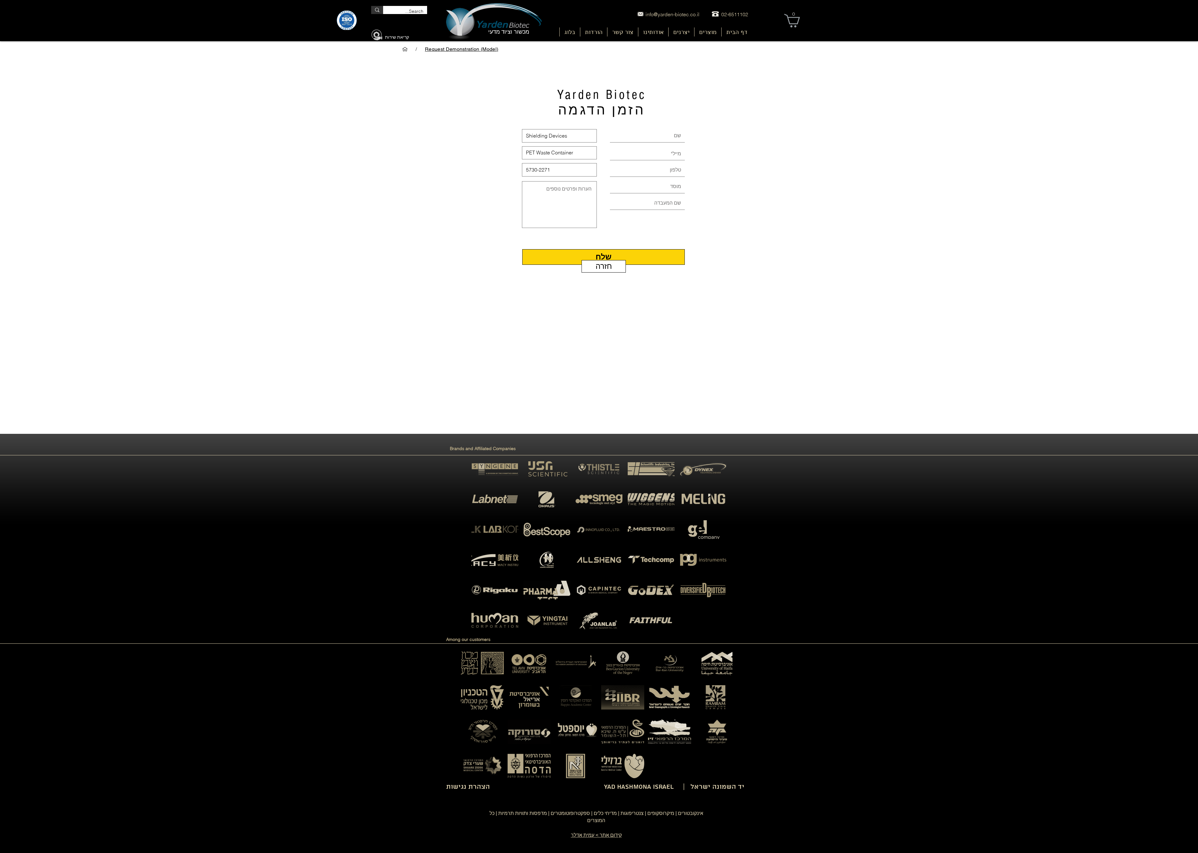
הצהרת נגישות (468, 787)
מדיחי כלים (605, 813)
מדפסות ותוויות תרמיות (522, 813)
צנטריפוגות (632, 813)
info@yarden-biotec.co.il (672, 14)
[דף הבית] (405, 49)
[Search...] (377, 10)
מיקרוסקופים (660, 813)
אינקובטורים (690, 813)
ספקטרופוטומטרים (570, 813)
